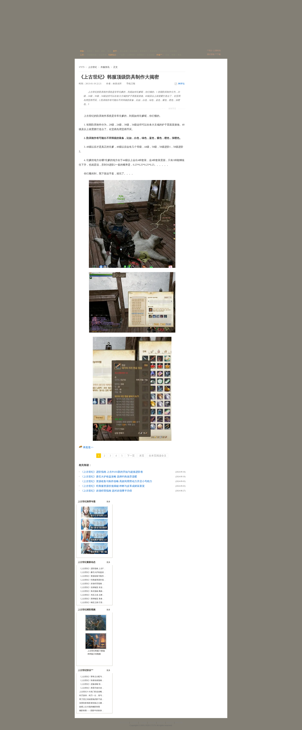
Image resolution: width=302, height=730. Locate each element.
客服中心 (170, 723)
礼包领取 (150, 55)
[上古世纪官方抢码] (214, 43)
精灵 (97, 51)
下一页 (131, 455)
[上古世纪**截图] (144, 43)
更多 (108, 501)
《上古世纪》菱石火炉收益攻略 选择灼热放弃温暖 (109, 476)
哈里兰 (90, 51)
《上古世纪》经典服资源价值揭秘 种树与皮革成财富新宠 (113, 486)
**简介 (210, 50)
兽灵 (109, 51)
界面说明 (153, 51)
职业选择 (133, 51)
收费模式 (141, 55)
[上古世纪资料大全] (100, 43)
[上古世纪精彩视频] (160, 43)
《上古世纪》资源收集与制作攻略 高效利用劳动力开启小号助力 (116, 481)
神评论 (181, 83)
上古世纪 (92, 67)
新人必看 (124, 51)
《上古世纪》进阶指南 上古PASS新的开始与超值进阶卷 (112, 471)
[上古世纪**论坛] (176, 43)
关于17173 (124, 723)
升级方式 (163, 51)
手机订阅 (130, 83)
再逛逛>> (88, 447)
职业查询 (102, 55)
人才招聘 (134, 723)
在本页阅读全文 (157, 455)
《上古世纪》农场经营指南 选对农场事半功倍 (106, 490)
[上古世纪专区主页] (84, 43)
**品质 (122, 55)
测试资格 (211, 54)
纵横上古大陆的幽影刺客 (89, 707)
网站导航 (179, 723)
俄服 (179, 55)
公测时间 (131, 55)
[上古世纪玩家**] (115, 43)
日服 (167, 55)
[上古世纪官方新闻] (129, 43)
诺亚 (103, 51)
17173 (81, 67)
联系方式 (161, 723)
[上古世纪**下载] (193, 43)
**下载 (218, 54)
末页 (141, 455)
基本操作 (143, 51)
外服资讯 (105, 67)
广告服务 (143, 723)
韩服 (173, 55)
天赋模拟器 (91, 55)
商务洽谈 (152, 723)
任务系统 (173, 51)
